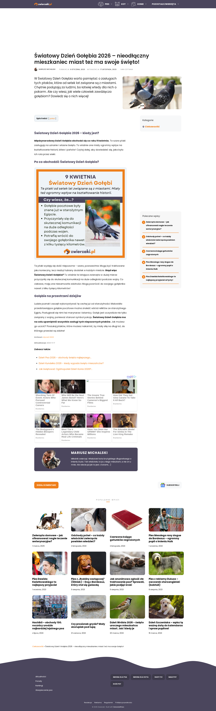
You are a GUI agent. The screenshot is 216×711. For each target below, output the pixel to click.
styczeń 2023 (48, 337)
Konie (140, 4)
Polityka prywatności (123, 702)
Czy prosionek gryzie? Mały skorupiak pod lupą (88, 626)
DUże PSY (117, 684)
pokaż (52, 118)
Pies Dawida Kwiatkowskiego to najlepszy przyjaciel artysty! (44, 582)
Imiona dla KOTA (140, 677)
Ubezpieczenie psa (44, 690)
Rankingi (39, 685)
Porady (39, 681)
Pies (107, 4)
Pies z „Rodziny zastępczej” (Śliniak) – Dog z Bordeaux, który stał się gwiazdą (88, 582)
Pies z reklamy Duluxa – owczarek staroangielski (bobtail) (164, 582)
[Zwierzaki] (43, 4)
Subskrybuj (172, 485)
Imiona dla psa (120, 677)
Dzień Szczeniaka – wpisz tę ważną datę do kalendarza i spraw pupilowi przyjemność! (166, 625)
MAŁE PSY (172, 677)
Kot (123, 4)
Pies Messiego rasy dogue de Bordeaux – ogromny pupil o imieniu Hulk (160, 265)
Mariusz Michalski (47, 69)
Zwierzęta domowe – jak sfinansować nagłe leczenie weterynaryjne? (159, 225)
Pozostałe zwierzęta (164, 4)
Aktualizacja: (101, 69)
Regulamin (108, 702)
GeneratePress (118, 707)
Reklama (98, 702)
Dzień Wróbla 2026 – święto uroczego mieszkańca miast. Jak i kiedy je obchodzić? (127, 625)
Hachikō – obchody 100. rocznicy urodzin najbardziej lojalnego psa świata (48, 625)
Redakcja (88, 702)
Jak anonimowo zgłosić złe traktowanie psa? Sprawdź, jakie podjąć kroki (127, 582)
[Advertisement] (108, 29)
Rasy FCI (158, 677)
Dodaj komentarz (46, 485)
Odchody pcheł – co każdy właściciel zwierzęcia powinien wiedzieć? (160, 240)
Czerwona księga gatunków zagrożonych (125, 538)
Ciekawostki (152, 126)
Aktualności (41, 676)
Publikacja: (72, 69)
